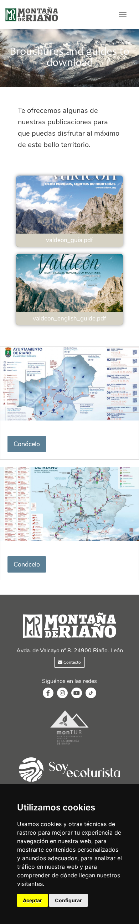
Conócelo (27, 444)
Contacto (71, 662)
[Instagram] (62, 693)
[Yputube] (76, 693)
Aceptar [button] (32, 900)
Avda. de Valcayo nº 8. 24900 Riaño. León (69, 650)
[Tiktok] (91, 696)
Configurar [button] (68, 900)
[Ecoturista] (69, 745)
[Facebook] (48, 693)
